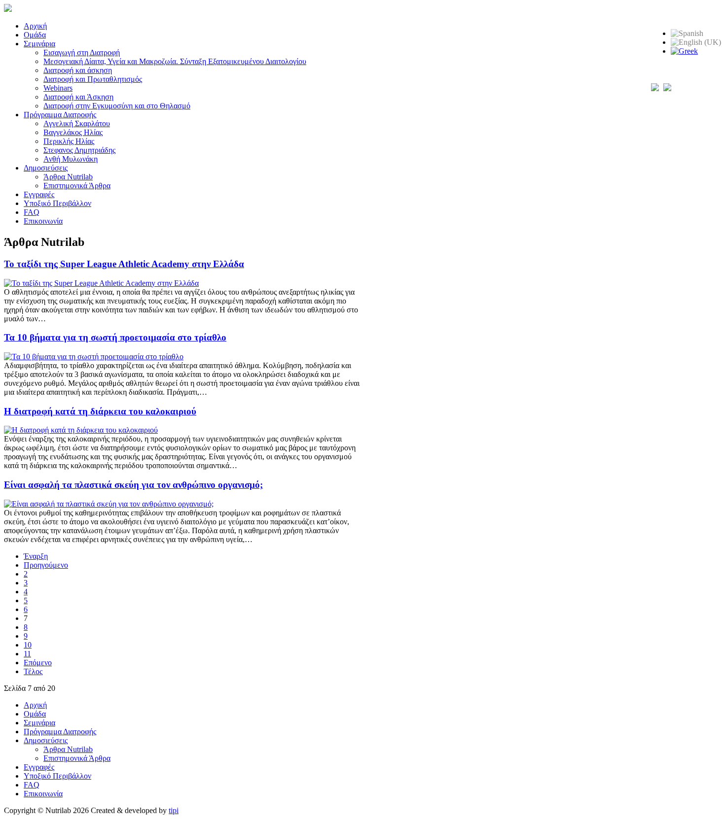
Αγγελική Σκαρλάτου (76, 123)
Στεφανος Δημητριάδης (79, 150)
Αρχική (35, 26)
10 (28, 645)
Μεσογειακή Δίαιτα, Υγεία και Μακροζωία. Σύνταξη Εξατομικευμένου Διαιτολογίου (174, 61)
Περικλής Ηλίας (68, 141)
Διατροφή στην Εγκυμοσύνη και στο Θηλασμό (116, 106)
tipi (174, 810)
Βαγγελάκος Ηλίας (73, 132)
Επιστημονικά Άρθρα (76, 185)
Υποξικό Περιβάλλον (57, 203)
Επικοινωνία (43, 221)
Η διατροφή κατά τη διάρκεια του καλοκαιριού (100, 411)
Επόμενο (38, 662)
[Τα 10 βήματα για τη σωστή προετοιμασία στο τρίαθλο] (93, 356)
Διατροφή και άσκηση (77, 70)
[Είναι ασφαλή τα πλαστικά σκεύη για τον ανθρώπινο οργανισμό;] (109, 504)
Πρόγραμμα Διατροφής (60, 114)
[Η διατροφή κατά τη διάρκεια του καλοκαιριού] (81, 430)
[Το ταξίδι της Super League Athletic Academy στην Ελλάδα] (101, 283)
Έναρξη (36, 556)
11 (27, 653)
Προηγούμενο (46, 565)
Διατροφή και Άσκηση (78, 97)
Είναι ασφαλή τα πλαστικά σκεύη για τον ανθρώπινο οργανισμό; (133, 484)
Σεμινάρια (39, 43)
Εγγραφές (39, 194)
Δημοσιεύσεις (46, 168)
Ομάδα (35, 35)
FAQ (31, 212)
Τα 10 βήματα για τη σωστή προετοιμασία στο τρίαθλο (115, 337)
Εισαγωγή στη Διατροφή (81, 52)
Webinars (57, 88)
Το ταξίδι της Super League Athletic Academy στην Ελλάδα (124, 264)
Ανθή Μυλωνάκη (70, 159)
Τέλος (33, 671)
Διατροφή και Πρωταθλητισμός (92, 79)
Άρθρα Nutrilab (68, 176)
